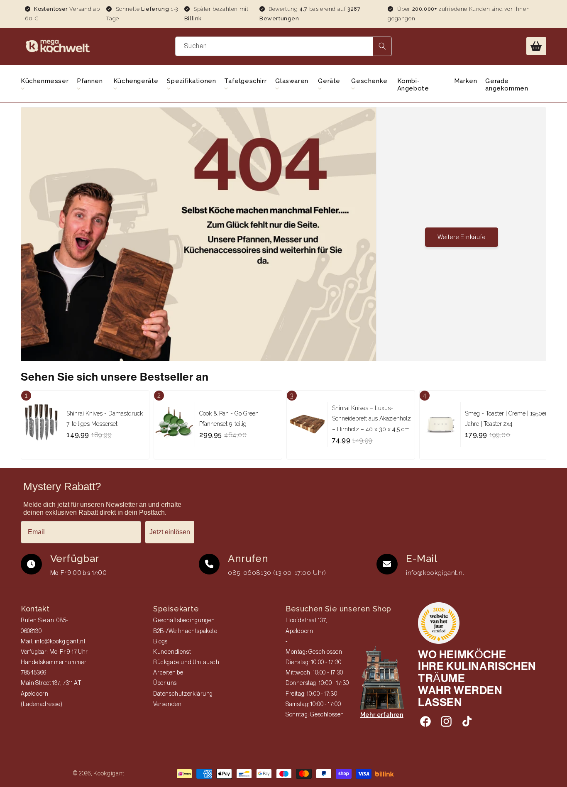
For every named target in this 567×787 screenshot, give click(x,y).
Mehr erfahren (381, 714)
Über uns (165, 683)
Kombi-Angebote (413, 84)
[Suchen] (382, 46)
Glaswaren (291, 81)
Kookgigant (109, 773)
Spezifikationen (191, 81)
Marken (465, 81)
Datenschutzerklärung (183, 694)
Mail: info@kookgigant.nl (53, 642)
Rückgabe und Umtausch (186, 662)
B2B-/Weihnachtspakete (185, 631)
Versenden (167, 704)
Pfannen (90, 81)
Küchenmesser (44, 81)
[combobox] (284, 46)
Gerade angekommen (506, 84)
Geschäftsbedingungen (184, 620)
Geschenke (369, 81)
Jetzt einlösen (169, 531)
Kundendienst (172, 652)
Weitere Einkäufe (461, 237)
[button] (536, 46)
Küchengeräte (136, 81)
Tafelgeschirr (245, 81)
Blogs (160, 642)
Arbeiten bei (169, 673)
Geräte (329, 81)
